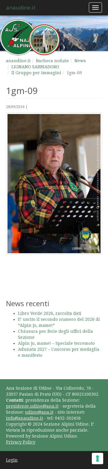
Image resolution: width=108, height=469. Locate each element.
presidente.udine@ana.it (32, 406)
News (80, 60)
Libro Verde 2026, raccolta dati (49, 313)
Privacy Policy (20, 442)
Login (12, 460)
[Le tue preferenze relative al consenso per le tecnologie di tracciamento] (97, 458)
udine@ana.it (39, 412)
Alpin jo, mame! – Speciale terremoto (56, 343)
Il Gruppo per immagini (36, 72)
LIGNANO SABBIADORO (35, 66)
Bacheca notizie (52, 60)
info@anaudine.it (24, 418)
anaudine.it (21, 7)
